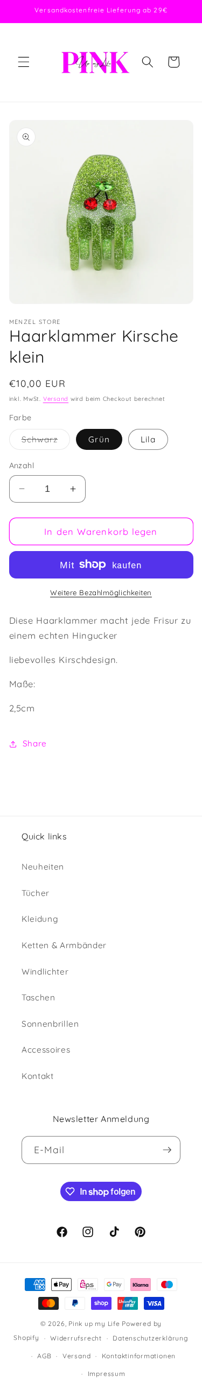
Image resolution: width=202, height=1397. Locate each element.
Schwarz (46, 442)
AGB (44, 1356)
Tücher (36, 893)
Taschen (38, 997)
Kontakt (38, 1076)
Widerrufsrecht (76, 1338)
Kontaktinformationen (139, 1356)
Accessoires (46, 1050)
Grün (98, 439)
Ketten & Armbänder (64, 945)
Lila (148, 439)
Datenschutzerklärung (150, 1338)
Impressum (107, 1374)
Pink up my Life (94, 1324)
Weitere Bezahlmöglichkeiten (101, 592)
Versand (55, 399)
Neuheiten (43, 867)
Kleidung (40, 919)
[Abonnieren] (167, 1150)
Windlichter (45, 971)
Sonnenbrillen (50, 1024)
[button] (24, 62)
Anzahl (21, 465)
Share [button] (35, 743)
